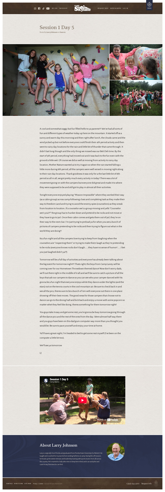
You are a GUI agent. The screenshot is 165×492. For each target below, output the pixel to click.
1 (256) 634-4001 (132, 484)
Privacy (35, 483)
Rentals (9, 483)
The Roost (63, 8)
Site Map (27, 483)
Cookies (41, 483)
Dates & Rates (115, 8)
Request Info (103, 8)
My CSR (54, 8)
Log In (125, 8)
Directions (18, 483)
